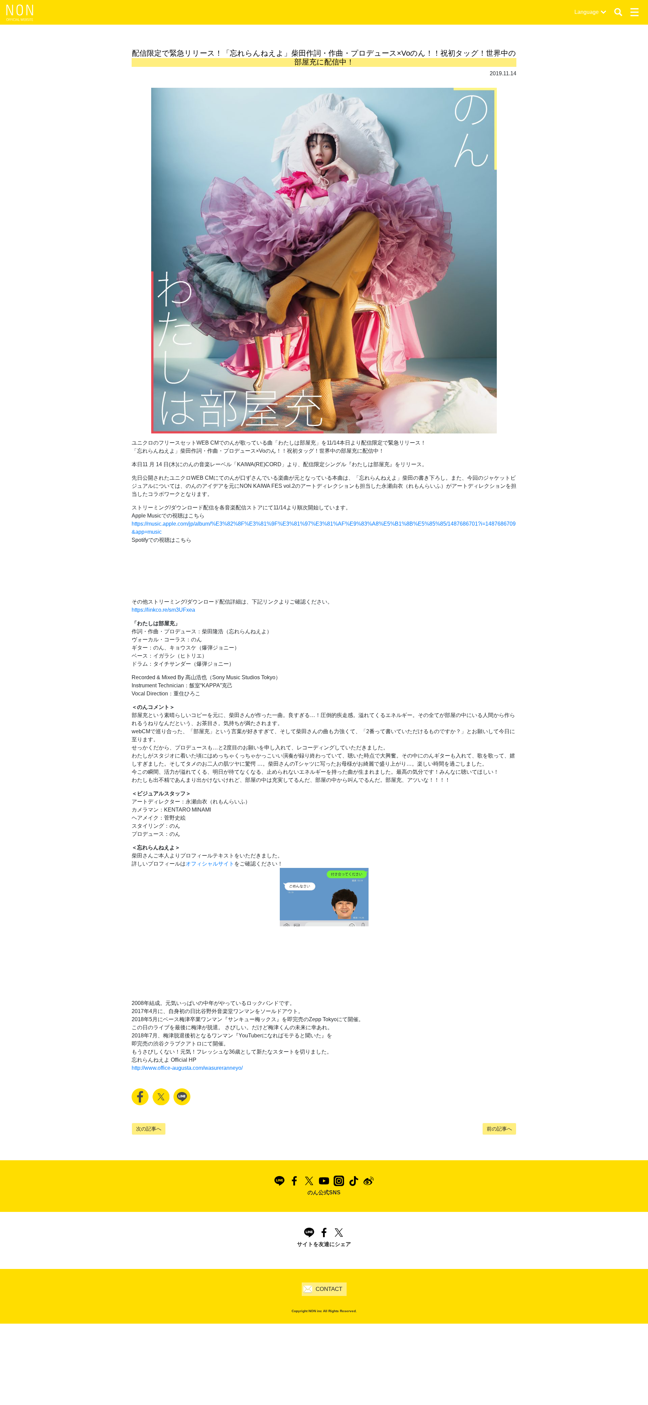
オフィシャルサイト (210, 864)
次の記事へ (148, 1129)
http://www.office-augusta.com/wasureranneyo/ (187, 1068)
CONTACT (329, 1289)
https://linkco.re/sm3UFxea (163, 610)
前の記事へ (499, 1129)
